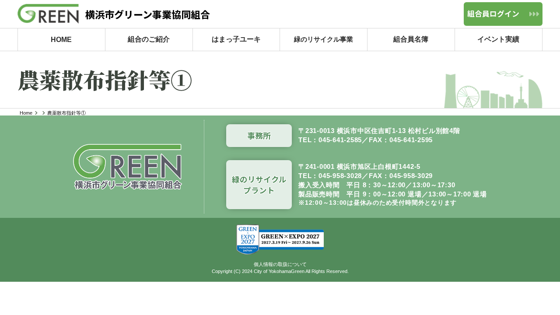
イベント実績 (499, 39)
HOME (61, 39)
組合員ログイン (493, 13)
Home (26, 113)
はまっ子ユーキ (236, 39)
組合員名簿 (411, 39)
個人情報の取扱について (280, 264)
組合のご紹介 (149, 39)
